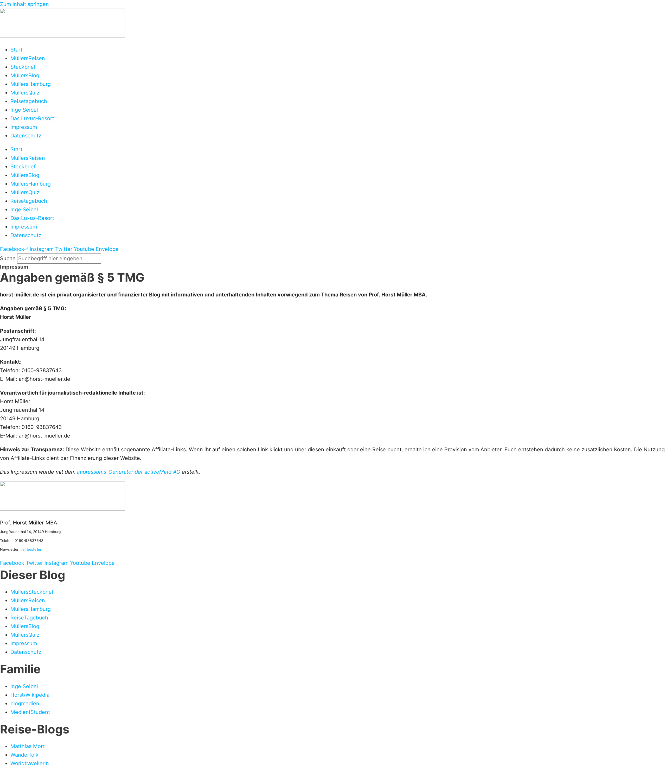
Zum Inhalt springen (24, 4)
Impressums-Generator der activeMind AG (128, 472)
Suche (8, 258)
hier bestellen (31, 549)
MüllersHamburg (30, 84)
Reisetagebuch (28, 101)
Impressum (23, 127)
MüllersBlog (24, 75)
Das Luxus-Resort (32, 118)
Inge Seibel (24, 110)
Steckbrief (23, 67)
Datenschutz (25, 135)
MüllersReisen (27, 58)
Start (16, 50)
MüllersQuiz (25, 93)
